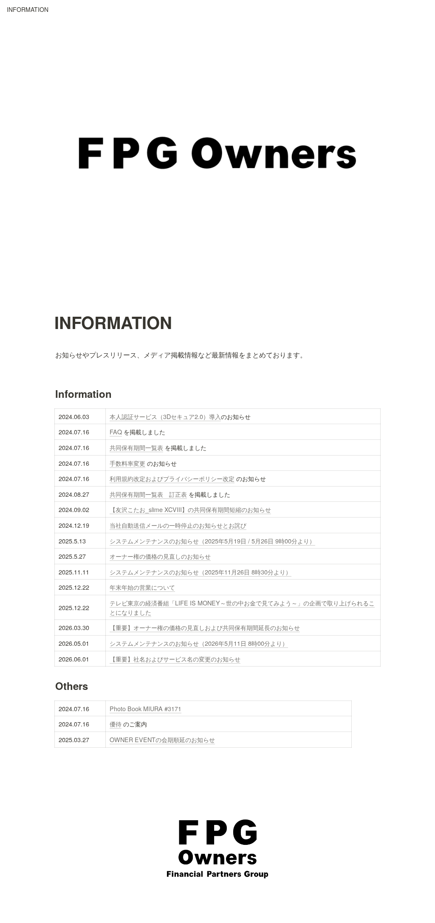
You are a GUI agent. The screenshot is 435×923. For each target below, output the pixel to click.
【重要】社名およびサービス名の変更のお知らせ (175, 658)
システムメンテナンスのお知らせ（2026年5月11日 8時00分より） (199, 643)
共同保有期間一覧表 (136, 447)
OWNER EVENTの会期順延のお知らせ (162, 739)
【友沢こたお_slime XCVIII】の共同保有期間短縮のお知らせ (190, 509)
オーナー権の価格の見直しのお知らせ (160, 556)
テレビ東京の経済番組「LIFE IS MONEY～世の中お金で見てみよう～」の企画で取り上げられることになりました (242, 607)
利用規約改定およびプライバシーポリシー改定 (172, 478)
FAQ (116, 431)
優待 (115, 723)
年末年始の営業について (142, 587)
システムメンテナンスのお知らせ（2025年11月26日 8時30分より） (200, 571)
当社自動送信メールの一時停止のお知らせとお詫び (178, 525)
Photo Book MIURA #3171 (145, 708)
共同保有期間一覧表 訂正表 (148, 494)
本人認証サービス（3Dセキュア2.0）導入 (165, 416)
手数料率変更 (127, 463)
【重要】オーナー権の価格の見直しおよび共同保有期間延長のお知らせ (205, 627)
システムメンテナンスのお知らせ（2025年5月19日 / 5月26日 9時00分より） (212, 540)
